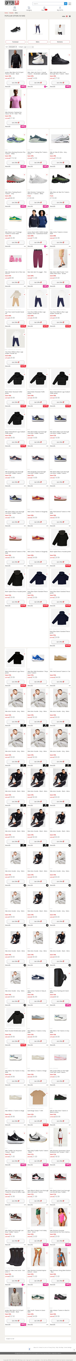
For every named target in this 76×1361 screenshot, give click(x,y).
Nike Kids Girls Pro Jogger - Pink (37, 272)
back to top (10, 1338)
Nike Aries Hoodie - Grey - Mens (14, 711)
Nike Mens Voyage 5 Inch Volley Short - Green (37, 1231)
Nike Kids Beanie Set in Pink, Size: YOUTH (15, 272)
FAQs (57, 1347)
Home (6, 13)
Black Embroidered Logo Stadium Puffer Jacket (60, 392)
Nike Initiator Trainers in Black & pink (59, 1311)
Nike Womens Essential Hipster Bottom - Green (37, 1271)
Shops (15, 10)
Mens (37, 42)
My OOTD (60, 10)
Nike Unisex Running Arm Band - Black (59, 991)
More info (7, 86)
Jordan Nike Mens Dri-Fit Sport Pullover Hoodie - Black (14, 73)
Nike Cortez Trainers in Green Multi (59, 232)
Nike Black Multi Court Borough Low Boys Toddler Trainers (37, 432)
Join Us (46, 1347)
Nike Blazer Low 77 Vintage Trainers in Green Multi (13, 232)
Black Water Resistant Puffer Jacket (13, 392)
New (44, 10)
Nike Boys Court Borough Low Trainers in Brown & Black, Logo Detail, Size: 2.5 (15, 1191)
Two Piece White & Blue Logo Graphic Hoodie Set (37, 312)
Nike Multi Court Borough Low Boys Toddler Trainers (14, 1231)
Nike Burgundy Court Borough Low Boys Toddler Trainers (14, 472)
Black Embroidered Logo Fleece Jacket (14, 672)
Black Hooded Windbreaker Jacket (15, 1031)
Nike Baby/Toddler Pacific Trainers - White (38, 1151)
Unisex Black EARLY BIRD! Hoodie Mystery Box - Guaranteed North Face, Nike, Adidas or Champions (38, 232)
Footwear (15, 42)
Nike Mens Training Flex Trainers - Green (38, 152)
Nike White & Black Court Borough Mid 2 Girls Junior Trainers (38, 1191)
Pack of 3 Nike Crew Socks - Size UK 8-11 (15, 1271)
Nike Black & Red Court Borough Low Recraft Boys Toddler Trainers (60, 1191)
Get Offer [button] (15, 83)
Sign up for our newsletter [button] (33, 1360)
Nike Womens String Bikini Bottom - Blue (60, 1271)
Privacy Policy (51, 1347)
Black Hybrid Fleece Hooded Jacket (60, 551)
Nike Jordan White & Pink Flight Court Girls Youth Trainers (59, 1071)
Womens (60, 42)
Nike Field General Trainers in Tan (60, 671)
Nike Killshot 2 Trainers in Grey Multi (37, 1031)
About (36, 1347)
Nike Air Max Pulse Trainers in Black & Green (59, 1111)
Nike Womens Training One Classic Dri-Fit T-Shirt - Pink (13, 113)
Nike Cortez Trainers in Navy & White (37, 991)
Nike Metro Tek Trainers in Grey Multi (59, 1031)
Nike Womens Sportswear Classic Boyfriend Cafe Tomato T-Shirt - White (60, 1151)
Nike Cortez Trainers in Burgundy (37, 511)
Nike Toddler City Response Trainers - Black (13, 1151)
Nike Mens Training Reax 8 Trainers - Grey (13, 192)
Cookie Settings (67, 1347)
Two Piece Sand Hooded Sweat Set (14, 312)
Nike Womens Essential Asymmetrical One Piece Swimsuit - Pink (60, 1231)
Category (29, 10)
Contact (41, 1347)
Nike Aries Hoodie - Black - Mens (15, 791)
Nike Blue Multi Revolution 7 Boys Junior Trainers (38, 672)
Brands (11, 13)
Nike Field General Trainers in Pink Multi (60, 512)
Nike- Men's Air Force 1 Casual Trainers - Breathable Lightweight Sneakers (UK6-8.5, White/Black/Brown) (38, 73)
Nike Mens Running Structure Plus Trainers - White (15, 152)
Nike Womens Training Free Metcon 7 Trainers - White (36, 192)
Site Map (61, 1347)
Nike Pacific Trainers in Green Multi (36, 1311)
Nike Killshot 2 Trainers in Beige (37, 1071)
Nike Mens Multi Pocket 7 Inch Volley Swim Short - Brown (59, 272)
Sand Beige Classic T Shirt (35, 1111)
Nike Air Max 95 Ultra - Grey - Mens (58, 152)
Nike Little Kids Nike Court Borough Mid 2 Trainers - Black (59, 73)
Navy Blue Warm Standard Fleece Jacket (38, 592)
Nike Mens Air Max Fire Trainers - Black (60, 192)
